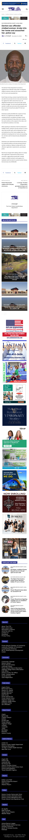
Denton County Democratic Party (12, 794)
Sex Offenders (6, 704)
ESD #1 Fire (5, 695)
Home (3, 14)
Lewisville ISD (6, 762)
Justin (3, 728)
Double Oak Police (7, 692)
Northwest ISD (6, 764)
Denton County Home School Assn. (12, 767)
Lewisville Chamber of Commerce (12, 647)
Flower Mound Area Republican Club (13, 799)
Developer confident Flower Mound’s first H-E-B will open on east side (14, 249)
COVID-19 (5, 743)
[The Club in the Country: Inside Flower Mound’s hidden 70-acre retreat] (14, 267)
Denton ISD (5, 760)
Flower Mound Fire (7, 696)
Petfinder (4, 829)
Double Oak (5, 720)
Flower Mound (6, 722)
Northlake (5, 730)
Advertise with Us (7, 631)
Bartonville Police (7, 689)
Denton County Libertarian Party (12, 796)
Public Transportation (8, 674)
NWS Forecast (6, 810)
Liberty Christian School (9, 765)
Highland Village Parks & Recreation (12, 669)
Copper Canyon (6, 717)
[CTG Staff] (3, 36)
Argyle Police (6, 687)
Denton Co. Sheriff (7, 690)
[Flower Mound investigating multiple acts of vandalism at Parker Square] (5, 599)
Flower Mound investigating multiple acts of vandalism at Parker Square (19, 600)
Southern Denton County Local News (13, 14)
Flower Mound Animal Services (11, 825)
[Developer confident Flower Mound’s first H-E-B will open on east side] (14, 238)
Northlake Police (7, 703)
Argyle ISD (5, 759)
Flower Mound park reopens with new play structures (8, 184)
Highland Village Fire (8, 700)
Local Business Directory (9, 649)
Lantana (4, 725)
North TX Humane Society (10, 828)
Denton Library (6, 663)
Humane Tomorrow (7, 826)
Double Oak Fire (6, 693)
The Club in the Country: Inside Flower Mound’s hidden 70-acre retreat (14, 277)
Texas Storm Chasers (8, 812)
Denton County (6, 733)
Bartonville (5, 716)
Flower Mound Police (8, 698)
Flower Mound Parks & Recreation (12, 668)
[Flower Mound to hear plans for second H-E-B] (14, 296)
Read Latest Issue (7, 628)
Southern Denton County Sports (17, 606)
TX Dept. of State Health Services (12, 747)
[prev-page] (3, 314)
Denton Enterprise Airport (9, 781)
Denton (4, 719)
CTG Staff (8, 36)
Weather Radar (6, 813)
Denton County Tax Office (10, 672)
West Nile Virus (6, 749)
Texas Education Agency (9, 770)
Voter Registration (7, 677)
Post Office (5, 671)
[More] (25, 43)
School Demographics (8, 768)
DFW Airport (5, 783)
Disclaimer (5, 634)
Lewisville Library (7, 666)
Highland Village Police (9, 701)
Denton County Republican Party (12, 797)
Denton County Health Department (12, 744)
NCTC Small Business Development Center (12, 651)
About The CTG (6, 626)
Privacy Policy (6, 636)
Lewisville (4, 727)
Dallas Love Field (7, 780)
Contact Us (5, 632)
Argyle (4, 714)
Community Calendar (8, 661)
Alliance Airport (6, 784)
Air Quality (5, 809)
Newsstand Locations (8, 629)
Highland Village (7, 724)
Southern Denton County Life (14, 274)
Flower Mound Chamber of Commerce (13, 645)
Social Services (6, 676)
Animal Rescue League (8, 823)
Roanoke (4, 731)
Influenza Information (8, 746)
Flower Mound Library (8, 665)
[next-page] (5, 314)
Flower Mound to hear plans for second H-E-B (14, 307)
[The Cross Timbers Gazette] (14, 9)
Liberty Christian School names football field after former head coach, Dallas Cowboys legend (18, 611)
